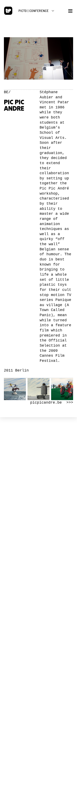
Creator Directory (38, 599)
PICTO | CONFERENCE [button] (33, 11)
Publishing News (38, 656)
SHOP (38, 647)
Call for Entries (38, 603)
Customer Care (38, 664)
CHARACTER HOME (38, 583)
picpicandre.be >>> (51, 403)
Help (38, 607)
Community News (38, 592)
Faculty (38, 567)
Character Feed (38, 596)
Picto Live (38, 631)
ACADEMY (39, 554)
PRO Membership (38, 635)
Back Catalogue (39, 660)
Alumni (38, 571)
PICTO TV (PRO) (38, 618)
